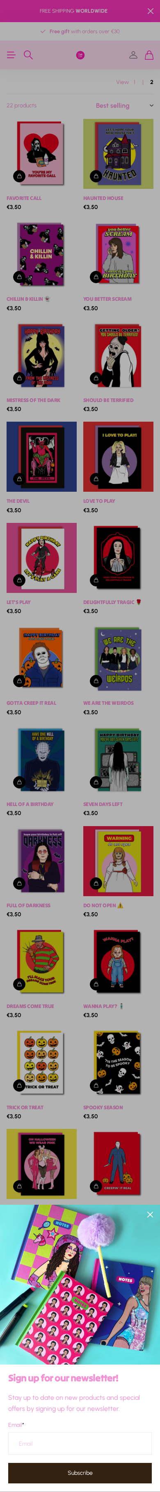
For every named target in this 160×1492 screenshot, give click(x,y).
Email (16, 1425)
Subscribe (80, 1472)
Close (150, 1214)
